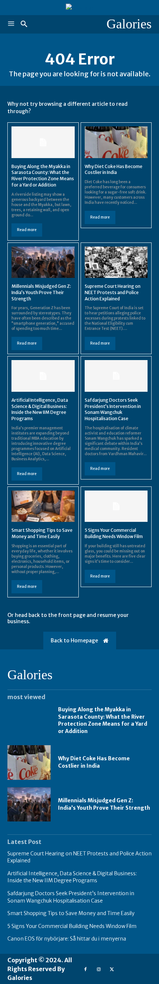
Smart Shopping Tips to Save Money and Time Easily (41, 533)
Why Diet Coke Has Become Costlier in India (113, 169)
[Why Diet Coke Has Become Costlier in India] (116, 142)
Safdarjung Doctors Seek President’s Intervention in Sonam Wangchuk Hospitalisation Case (113, 409)
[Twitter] (112, 968)
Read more (27, 229)
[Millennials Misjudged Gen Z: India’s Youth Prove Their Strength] (43, 262)
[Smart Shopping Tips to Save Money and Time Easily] (43, 506)
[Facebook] (85, 968)
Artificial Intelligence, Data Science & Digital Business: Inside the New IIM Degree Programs (39, 409)
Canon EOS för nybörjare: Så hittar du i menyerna (66, 938)
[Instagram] (98, 968)
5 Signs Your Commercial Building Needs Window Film (114, 533)
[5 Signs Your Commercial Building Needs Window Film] (116, 506)
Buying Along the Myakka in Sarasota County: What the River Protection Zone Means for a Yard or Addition (42, 176)
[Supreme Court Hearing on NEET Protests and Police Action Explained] (116, 262)
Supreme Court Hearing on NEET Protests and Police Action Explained (113, 292)
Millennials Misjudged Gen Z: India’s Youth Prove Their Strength (41, 292)
